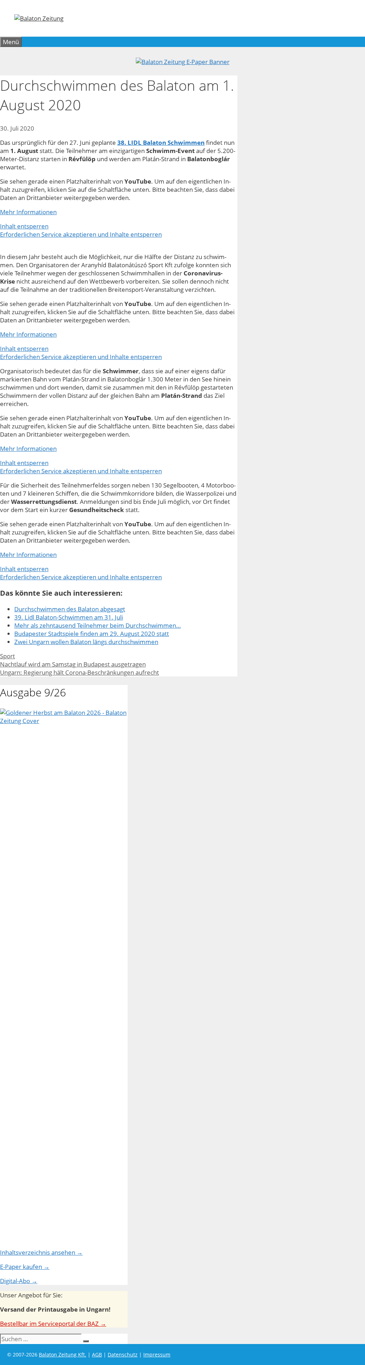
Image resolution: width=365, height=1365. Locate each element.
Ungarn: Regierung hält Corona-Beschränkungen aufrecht (79, 672)
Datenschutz (123, 1354)
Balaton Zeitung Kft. (62, 1354)
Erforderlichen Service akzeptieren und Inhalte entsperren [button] (81, 234)
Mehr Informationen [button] (28, 212)
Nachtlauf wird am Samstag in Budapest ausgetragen (73, 664)
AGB (97, 1354)
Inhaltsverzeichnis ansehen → (41, 1252)
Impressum (156, 1354)
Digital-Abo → (18, 1281)
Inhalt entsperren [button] (24, 226)
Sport (7, 656)
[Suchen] (86, 1341)
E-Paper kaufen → (25, 1267)
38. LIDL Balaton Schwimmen (161, 142)
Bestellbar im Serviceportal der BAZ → (53, 1323)
